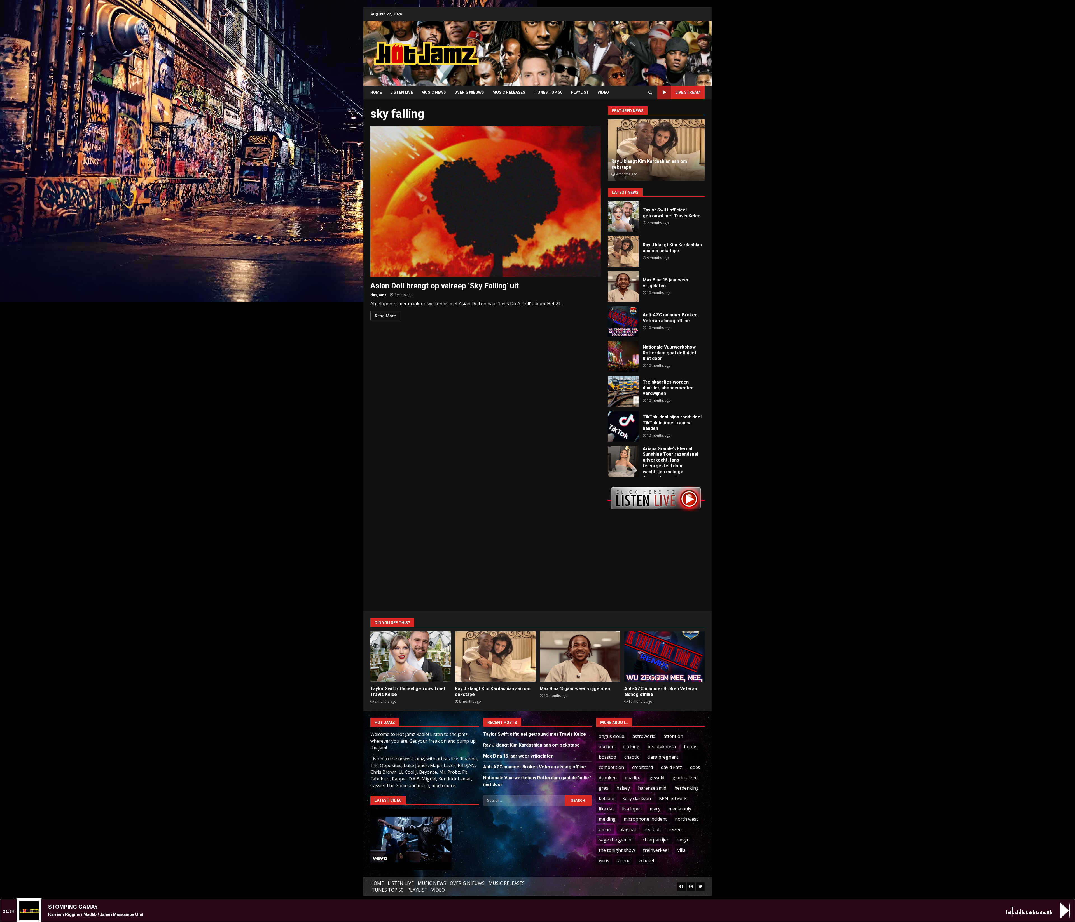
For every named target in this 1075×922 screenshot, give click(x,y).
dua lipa (633, 778)
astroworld (643, 736)
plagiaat (627, 829)
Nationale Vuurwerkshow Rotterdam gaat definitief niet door (623, 356)
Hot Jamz (378, 294)
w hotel (646, 860)
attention (673, 736)
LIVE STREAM (687, 92)
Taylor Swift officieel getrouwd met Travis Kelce (623, 216)
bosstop (607, 757)
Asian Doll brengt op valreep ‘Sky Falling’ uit (485, 201)
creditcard (642, 767)
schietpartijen (655, 840)
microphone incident (645, 819)
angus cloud (611, 736)
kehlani (606, 798)
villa (681, 850)
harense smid (652, 788)
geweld (656, 778)
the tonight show (617, 850)
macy (655, 809)
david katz (671, 767)
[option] (656, 150)
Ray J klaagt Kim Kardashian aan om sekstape (623, 251)
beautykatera (662, 747)
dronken (608, 778)
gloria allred (685, 778)
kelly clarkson (636, 798)
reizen (675, 829)
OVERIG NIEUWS (469, 92)
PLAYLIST (580, 92)
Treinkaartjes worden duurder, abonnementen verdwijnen (623, 391)
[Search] (650, 92)
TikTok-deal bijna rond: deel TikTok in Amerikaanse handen (623, 426)
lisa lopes (632, 809)
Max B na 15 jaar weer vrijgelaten (623, 286)
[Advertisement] (609, 49)
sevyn (683, 840)
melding (607, 819)
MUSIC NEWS (433, 92)
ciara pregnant (662, 757)
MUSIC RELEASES (508, 92)
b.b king (631, 747)
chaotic (631, 757)
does (695, 767)
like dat (606, 809)
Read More (385, 315)
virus (604, 860)
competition (611, 767)
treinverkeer (656, 850)
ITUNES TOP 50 (548, 92)
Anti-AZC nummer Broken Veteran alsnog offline (623, 321)
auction (606, 747)
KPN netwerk (673, 798)
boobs (690, 747)
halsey (623, 788)
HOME (376, 92)
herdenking (686, 788)
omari (605, 829)
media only (680, 809)
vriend (623, 860)
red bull (652, 829)
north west (686, 819)
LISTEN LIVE (401, 92)
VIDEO (603, 92)
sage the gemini (615, 840)
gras (603, 788)
